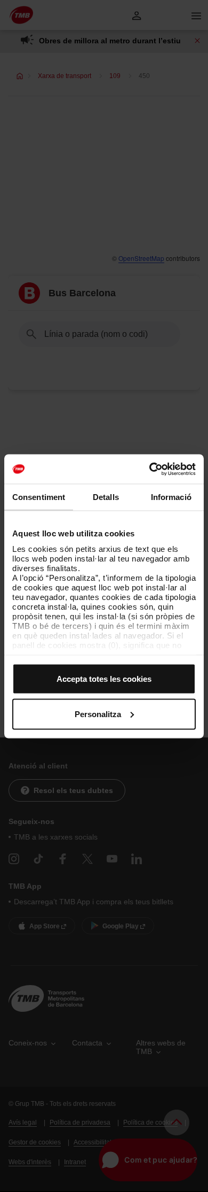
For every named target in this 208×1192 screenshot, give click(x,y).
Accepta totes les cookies (104, 678)
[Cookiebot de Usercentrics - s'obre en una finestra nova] (149, 469)
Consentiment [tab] (38, 497)
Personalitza (98, 713)
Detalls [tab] (106, 497)
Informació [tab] (171, 497)
